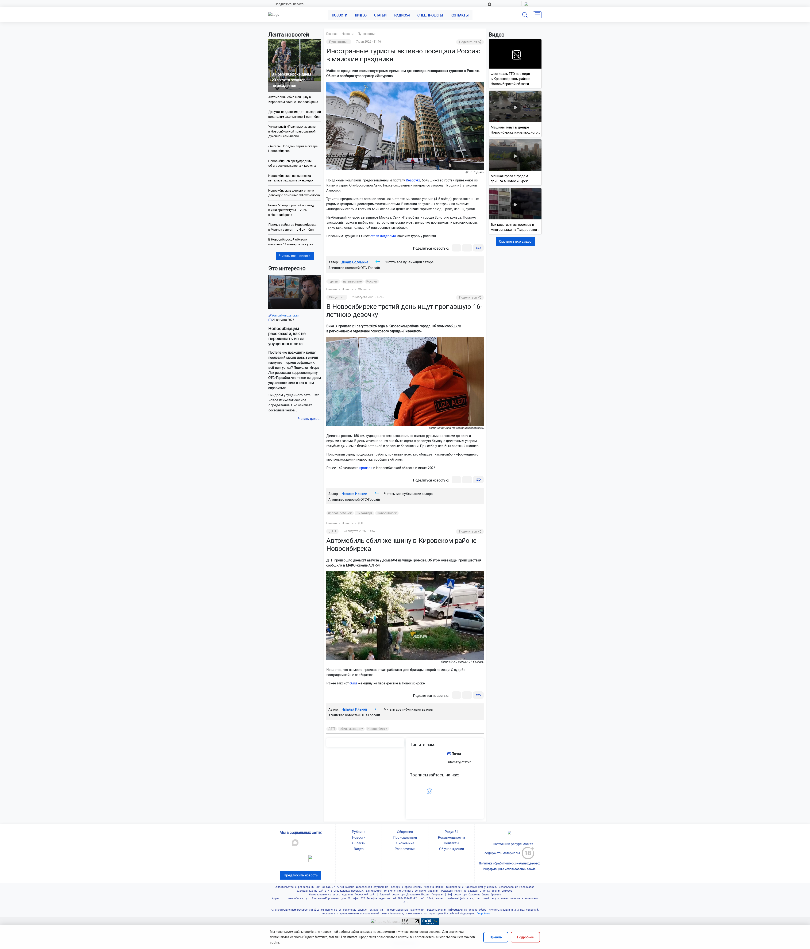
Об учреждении (451, 849)
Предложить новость (290, 4)
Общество (365, 289)
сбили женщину (351, 729)
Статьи (380, 15)
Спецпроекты (430, 15)
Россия (371, 281)
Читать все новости (294, 256)
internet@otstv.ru (459, 762)
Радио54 (402, 15)
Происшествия (405, 837)
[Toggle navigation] (537, 14)
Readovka (413, 180)
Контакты (460, 15)
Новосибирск (387, 513)
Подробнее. (483, 913)
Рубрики (358, 832)
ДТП (361, 523)
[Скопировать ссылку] (478, 247)
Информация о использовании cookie (509, 869)
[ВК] (456, 247)
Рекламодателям (451, 837)
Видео (361, 15)
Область (358, 843)
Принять (496, 937)
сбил (353, 683)
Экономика (405, 843)
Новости (339, 15)
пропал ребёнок (340, 513)
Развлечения (405, 849)
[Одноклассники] (467, 247)
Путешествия (367, 33)
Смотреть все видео (515, 241)
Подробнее (525, 937)
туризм (333, 281)
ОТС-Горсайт (370, 268)
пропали (365, 468)
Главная (332, 33)
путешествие (352, 281)
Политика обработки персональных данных (509, 863)
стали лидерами (383, 236)
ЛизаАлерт (364, 513)
